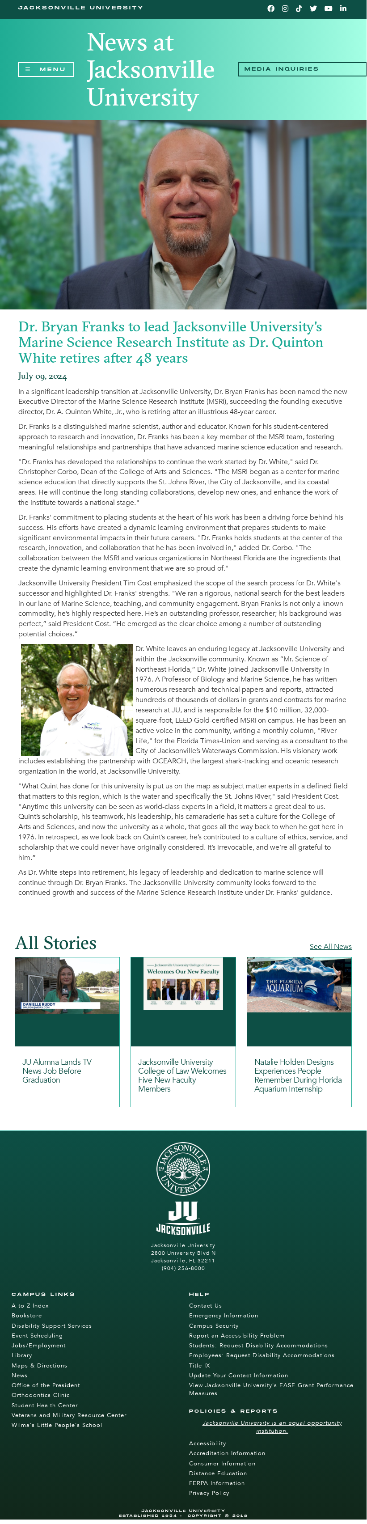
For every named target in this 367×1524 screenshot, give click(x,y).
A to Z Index (30, 1306)
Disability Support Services (52, 1326)
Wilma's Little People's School (57, 1425)
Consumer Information (222, 1464)
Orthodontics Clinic (41, 1395)
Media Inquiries (282, 69)
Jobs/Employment (39, 1346)
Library (22, 1355)
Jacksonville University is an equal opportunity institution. (272, 1427)
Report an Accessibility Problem (237, 1336)
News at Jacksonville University (151, 69)
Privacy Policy (209, 1493)
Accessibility (207, 1443)
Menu (53, 71)
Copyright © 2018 (218, 1516)
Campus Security (214, 1326)
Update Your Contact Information (238, 1376)
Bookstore (27, 1316)
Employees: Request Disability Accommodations (262, 1355)
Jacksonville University (81, 8)
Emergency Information (223, 1316)
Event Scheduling (37, 1336)
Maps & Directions (39, 1366)
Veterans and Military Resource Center (69, 1415)
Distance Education (218, 1473)
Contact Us (205, 1306)
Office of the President (46, 1385)
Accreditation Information (227, 1453)
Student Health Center (45, 1405)
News (20, 1376)
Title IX (199, 1366)
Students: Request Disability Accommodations (258, 1346)
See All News (331, 947)
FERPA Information (217, 1483)
